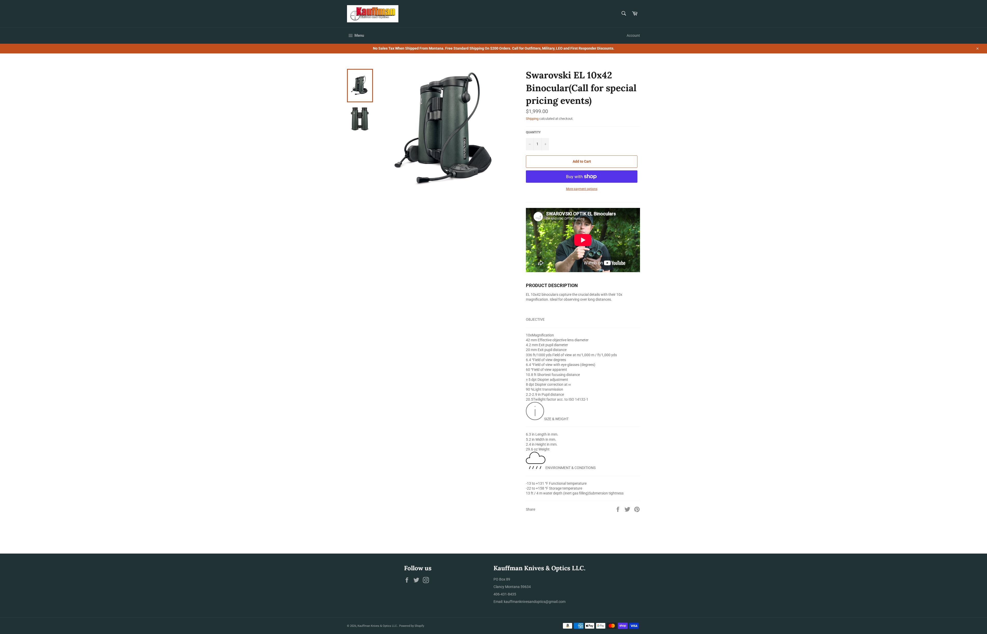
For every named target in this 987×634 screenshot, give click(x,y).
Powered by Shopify (411, 626)
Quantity (533, 132)
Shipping (532, 119)
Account (633, 35)
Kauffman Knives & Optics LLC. (378, 626)
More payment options (581, 189)
